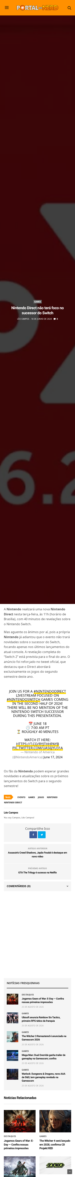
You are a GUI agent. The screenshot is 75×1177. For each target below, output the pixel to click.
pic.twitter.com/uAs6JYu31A (37, 748)
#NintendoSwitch (23, 699)
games (31, 797)
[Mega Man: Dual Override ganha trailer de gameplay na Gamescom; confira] (12, 1055)
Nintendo (52, 797)
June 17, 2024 (52, 757)
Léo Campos (23, 319)
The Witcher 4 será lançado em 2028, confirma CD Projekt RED (54, 1144)
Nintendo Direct (13, 802)
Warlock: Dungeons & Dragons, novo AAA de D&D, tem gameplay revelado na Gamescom (43, 1077)
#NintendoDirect (50, 691)
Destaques (28, 995)
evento (21, 797)
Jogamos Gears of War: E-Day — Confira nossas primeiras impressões (18, 1144)
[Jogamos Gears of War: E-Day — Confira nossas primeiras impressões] (12, 999)
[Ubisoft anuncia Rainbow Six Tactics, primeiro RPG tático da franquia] (12, 1017)
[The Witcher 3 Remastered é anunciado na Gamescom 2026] (12, 1036)
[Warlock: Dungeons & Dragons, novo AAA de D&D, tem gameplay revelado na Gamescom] (12, 1074)
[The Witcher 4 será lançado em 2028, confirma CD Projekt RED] (55, 1121)
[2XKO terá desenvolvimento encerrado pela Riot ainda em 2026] (55, 1165)
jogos (41, 797)
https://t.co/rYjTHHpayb (37, 743)
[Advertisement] (37, 934)
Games (37, 301)
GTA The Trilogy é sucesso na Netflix (37, 872)
